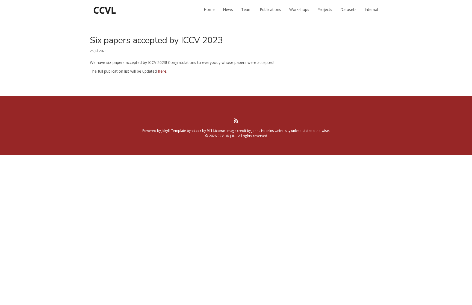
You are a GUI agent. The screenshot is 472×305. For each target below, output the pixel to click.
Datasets (348, 9)
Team (246, 9)
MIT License (216, 130)
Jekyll (166, 130)
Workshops (299, 9)
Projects (324, 9)
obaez (196, 130)
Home (209, 9)
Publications (270, 9)
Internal (371, 9)
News (228, 9)
